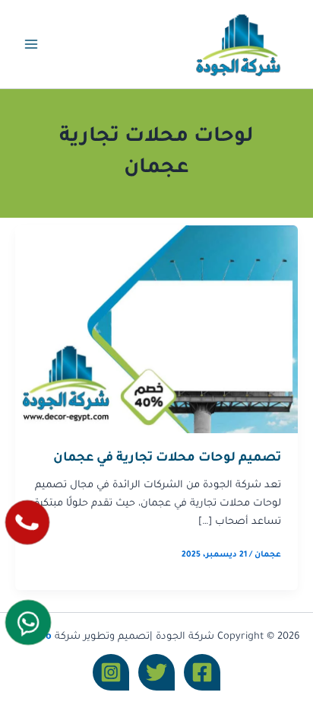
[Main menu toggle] (31, 44)
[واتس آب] (27, 623)
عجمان (268, 555)
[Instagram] (111, 672)
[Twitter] (156, 672)
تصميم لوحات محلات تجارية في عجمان (167, 458)
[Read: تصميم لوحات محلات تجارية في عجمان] (156, 330)
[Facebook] (202, 672)
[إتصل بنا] (27, 522)
